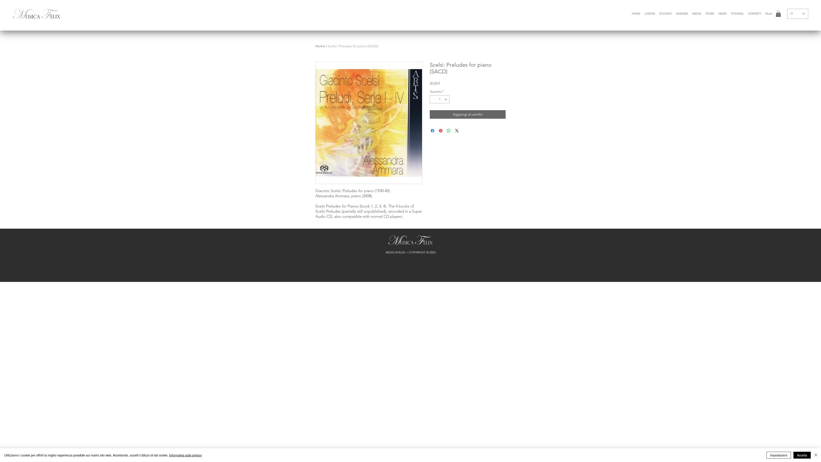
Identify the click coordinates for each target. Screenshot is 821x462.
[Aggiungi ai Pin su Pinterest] (440, 130)
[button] (649, 13)
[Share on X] (456, 130)
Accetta (802, 455)
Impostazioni (778, 455)
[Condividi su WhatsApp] (448, 130)
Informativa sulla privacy (185, 455)
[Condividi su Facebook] (432, 130)
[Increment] (446, 99)
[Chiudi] (815, 455)
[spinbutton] (439, 99)
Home (320, 46)
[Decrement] (433, 99)
